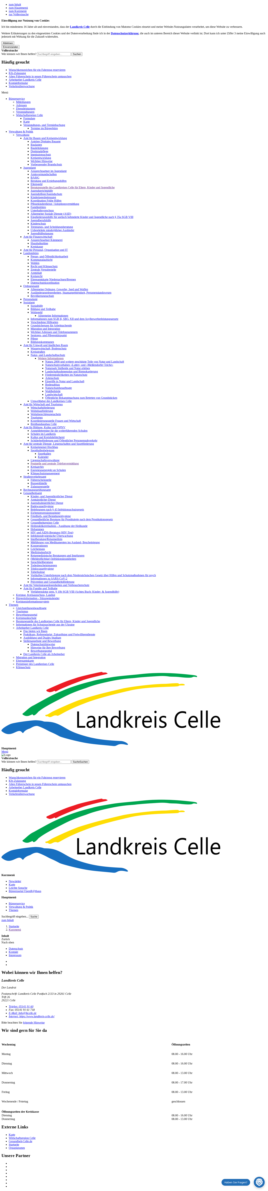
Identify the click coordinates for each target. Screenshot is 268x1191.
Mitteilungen (23, 102)
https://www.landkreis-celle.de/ (32, 1016)
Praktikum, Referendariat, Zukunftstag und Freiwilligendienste (59, 634)
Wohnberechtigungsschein (46, 414)
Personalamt (30, 299)
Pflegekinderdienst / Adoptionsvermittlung (55, 203)
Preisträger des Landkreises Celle (35, 664)
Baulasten (36, 144)
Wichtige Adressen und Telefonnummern (54, 332)
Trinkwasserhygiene (42, 568)
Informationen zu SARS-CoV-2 (49, 578)
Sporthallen (44, 453)
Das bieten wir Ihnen (35, 631)
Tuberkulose (38, 571)
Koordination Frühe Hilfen (46, 200)
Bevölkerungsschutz (42, 295)
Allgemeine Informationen (53, 315)
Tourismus (37, 417)
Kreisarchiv (37, 466)
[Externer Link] (138, 1163)
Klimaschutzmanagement (45, 473)
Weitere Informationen (51, 358)
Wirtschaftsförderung (43, 407)
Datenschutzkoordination (45, 282)
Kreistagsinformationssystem (32, 601)
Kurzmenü (15, 929)
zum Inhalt (15, 4)
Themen (13, 604)
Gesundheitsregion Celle (45, 522)
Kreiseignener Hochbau (44, 447)
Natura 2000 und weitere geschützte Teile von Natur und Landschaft (84, 361)
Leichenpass (38, 548)
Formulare (29, 118)
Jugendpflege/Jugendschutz (46, 194)
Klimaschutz (23, 667)
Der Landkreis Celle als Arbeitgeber (44, 654)
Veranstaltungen (25, 111)
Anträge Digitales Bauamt (46, 141)
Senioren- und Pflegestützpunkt (49, 335)
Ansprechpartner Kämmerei (47, 240)
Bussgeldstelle (39, 483)
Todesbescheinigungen (44, 565)
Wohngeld (36, 312)
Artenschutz (52, 378)
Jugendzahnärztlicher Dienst (47, 502)
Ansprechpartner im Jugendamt (49, 171)
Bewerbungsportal (26, 614)
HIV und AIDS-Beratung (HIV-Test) (52, 532)
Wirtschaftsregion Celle (29, 115)
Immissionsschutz (41, 154)
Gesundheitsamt (32, 493)
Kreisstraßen (38, 351)
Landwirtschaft (54, 394)
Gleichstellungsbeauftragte (31, 608)
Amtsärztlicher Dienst (43, 499)
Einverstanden (10, 47)
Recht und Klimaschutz (44, 266)
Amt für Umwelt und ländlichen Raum (45, 345)
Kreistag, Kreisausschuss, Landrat (35, 595)
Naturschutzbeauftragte (58, 387)
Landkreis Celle (80, 26)
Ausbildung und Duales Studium (42, 637)
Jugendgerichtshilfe (42, 190)
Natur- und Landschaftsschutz (48, 355)
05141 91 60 (21, 1006)
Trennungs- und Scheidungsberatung (52, 226)
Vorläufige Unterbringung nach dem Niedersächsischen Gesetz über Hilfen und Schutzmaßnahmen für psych (93, 575)
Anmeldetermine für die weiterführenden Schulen (59, 430)
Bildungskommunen (42, 341)
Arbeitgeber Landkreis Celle (25, 79)
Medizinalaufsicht (41, 552)
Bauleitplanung (39, 148)
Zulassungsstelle (40, 486)
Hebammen (37, 529)
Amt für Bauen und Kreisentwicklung (45, 138)
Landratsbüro (31, 253)
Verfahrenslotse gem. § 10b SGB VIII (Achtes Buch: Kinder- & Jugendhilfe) (75, 591)
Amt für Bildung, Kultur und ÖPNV (44, 427)
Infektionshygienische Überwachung (52, 535)
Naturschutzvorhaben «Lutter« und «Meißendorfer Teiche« (79, 364)
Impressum (15, 955)
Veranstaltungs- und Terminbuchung (44, 125)
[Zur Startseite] (134, 709)
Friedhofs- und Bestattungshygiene (51, 516)
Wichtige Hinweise (42, 161)
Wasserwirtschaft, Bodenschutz (49, 348)
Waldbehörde (53, 391)
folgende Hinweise (34, 1022)
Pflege (34, 338)
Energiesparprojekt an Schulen (48, 470)
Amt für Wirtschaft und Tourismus (43, 404)
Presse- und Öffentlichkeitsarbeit (49, 256)
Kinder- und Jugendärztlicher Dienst (51, 496)
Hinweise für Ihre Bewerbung (48, 647)
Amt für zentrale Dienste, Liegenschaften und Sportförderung (58, 443)
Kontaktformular (18, 83)
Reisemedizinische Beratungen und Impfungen (57, 555)
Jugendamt (29, 167)
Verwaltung (22, 134)
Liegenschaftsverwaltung (45, 460)
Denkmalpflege (39, 151)
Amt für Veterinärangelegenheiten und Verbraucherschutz (56, 585)
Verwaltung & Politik (21, 131)
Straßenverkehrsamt (34, 476)
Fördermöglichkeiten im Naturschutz (66, 374)
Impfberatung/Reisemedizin (46, 539)
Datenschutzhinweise (43, 644)
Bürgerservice (17, 98)
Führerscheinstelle (41, 479)
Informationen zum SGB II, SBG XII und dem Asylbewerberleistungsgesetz (74, 318)
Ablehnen (8, 43)
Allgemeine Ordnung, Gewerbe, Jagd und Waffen (59, 289)
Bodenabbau (52, 384)
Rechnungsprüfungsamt (37, 489)
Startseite (14, 926)
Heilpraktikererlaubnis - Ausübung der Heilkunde (59, 525)
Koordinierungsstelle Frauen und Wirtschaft (56, 420)
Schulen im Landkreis (43, 433)
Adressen (21, 105)
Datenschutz (16, 948)
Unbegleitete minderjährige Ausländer (52, 230)
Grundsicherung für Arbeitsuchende (51, 325)
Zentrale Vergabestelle (43, 269)
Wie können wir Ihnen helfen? (18, 54)
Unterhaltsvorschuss (42, 210)
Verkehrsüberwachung (22, 86)
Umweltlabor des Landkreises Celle (51, 401)
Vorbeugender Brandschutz (46, 164)
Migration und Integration (45, 328)
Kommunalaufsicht (42, 259)
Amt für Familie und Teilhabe (40, 588)
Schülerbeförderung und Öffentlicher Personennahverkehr (64, 440)
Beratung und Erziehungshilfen (49, 180)
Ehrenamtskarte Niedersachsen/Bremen (53, 279)
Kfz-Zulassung (17, 73)
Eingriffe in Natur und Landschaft (64, 381)
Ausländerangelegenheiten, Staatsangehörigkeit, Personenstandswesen (71, 292)
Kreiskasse (37, 246)
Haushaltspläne (39, 243)
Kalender (43, 456)
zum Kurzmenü (18, 11)
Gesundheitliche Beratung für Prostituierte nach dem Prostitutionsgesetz (72, 519)
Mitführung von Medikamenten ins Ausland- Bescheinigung (65, 542)
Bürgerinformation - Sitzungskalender (37, 598)
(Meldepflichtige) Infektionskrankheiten (53, 558)
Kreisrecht (36, 276)
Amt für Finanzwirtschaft (37, 236)
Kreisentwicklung (41, 157)
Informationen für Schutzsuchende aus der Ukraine (45, 624)
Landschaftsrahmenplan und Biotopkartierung (71, 371)
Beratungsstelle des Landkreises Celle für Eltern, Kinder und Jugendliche (73, 187)
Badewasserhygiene (42, 506)
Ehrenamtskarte (25, 660)
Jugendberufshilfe (41, 220)
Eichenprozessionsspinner (45, 512)
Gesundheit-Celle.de (20, 1141)
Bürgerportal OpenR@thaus (25, 891)
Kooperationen (39, 545)
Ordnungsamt (31, 286)
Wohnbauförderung (42, 410)
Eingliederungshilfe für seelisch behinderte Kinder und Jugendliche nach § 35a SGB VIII (82, 217)
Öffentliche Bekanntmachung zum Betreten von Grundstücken (81, 397)
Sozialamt (29, 302)
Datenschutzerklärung (125, 33)
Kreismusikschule (26, 618)
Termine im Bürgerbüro (44, 128)
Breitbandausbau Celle (44, 424)
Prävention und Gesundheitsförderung (52, 581)
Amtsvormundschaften (44, 174)
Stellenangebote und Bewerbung (42, 641)
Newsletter (15, 881)
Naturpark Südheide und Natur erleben (67, 368)
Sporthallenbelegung (42, 450)
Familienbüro (38, 207)
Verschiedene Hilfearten (44, 322)
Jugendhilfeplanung (42, 233)
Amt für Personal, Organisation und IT (45, 249)
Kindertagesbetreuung (43, 197)
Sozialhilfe (37, 305)
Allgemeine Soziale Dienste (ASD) (51, 213)
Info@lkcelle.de (22, 1013)
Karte (26, 121)
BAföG (35, 177)
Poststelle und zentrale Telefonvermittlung (55, 463)
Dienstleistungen (25, 108)
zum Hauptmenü (18, 7)
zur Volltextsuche (19, 14)
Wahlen (35, 263)
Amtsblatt (36, 272)
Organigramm (17, 1147)
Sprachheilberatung (42, 562)
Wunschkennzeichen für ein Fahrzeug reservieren (37, 69)
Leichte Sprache (18, 887)
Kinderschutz (38, 223)
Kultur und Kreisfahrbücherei (48, 437)
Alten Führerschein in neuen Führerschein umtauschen (40, 76)
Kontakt (13, 951)
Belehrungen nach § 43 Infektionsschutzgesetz (57, 509)
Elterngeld (36, 184)
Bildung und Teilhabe (43, 309)
